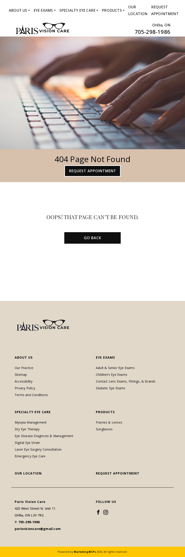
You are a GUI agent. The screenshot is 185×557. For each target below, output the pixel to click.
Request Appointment (165, 10)
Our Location (138, 10)
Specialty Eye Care (77, 10)
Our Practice (24, 368)
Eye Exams (43, 10)
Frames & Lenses (109, 422)
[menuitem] (19, 10)
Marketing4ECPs (85, 551)
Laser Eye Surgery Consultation (38, 449)
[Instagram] (105, 512)
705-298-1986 (152, 31)
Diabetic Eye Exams (110, 388)
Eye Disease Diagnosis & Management (44, 436)
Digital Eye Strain (27, 442)
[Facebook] (98, 512)
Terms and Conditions (31, 395)
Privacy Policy (25, 388)
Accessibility (24, 381)
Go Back (92, 237)
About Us (18, 10)
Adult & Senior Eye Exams (115, 368)
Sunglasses (104, 429)
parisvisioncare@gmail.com (38, 529)
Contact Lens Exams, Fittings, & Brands (126, 381)
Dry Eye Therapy (27, 429)
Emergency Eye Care (30, 456)
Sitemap (21, 374)
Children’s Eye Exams (111, 374)
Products (112, 10)
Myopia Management (31, 422)
